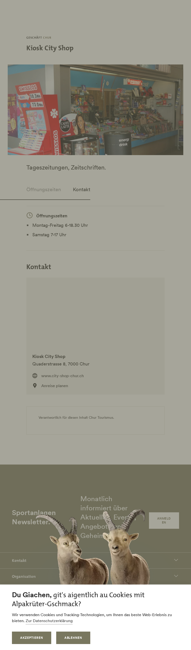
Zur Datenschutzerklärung (49, 620)
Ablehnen (73, 638)
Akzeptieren (31, 638)
